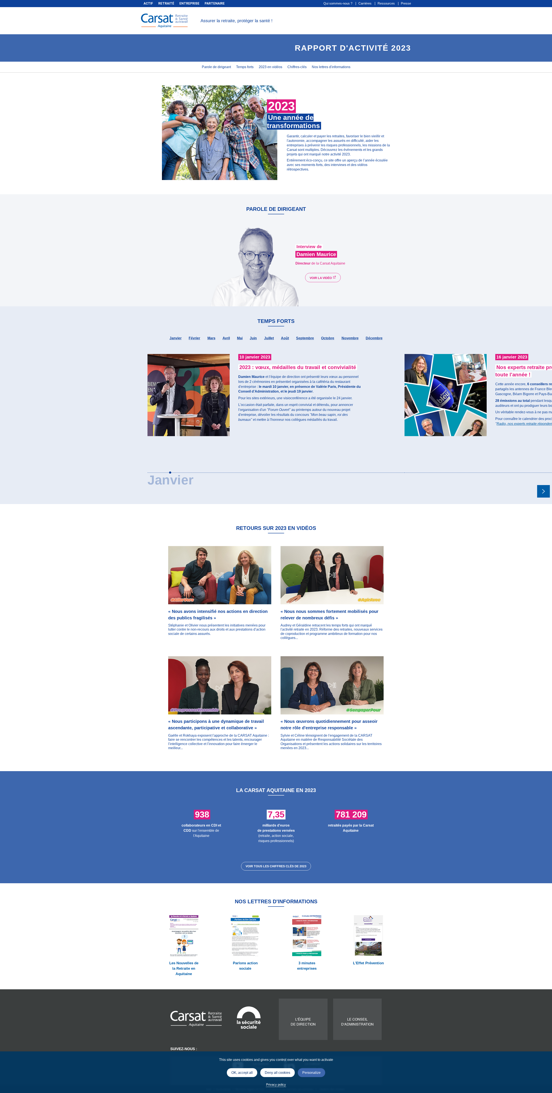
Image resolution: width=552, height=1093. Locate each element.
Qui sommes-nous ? (337, 3)
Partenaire (215, 3)
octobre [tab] (327, 338)
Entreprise (189, 3)
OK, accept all (242, 1072)
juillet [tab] (269, 338)
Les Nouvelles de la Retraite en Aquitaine (183, 968)
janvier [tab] (175, 338)
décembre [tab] (374, 338)
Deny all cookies (277, 1072)
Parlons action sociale (245, 966)
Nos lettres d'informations (331, 67)
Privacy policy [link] (276, 1084)
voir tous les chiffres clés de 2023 (276, 866)
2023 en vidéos (270, 67)
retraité (166, 3)
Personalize (311, 1072)
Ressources (386, 3)
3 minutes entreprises (307, 966)
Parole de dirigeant (216, 67)
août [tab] (285, 338)
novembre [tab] (350, 338)
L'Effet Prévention (368, 963)
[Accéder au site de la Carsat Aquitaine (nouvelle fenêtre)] (196, 1018)
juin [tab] (253, 338)
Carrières (365, 3)
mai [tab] (240, 338)
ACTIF (148, 3)
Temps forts (245, 67)
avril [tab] (226, 338)
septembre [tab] (305, 338)
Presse (406, 3)
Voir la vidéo (321, 278)
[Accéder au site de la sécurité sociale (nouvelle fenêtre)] (249, 1017)
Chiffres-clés (297, 67)
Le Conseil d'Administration (357, 1022)
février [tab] (194, 338)
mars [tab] (211, 338)
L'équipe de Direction (303, 1022)
